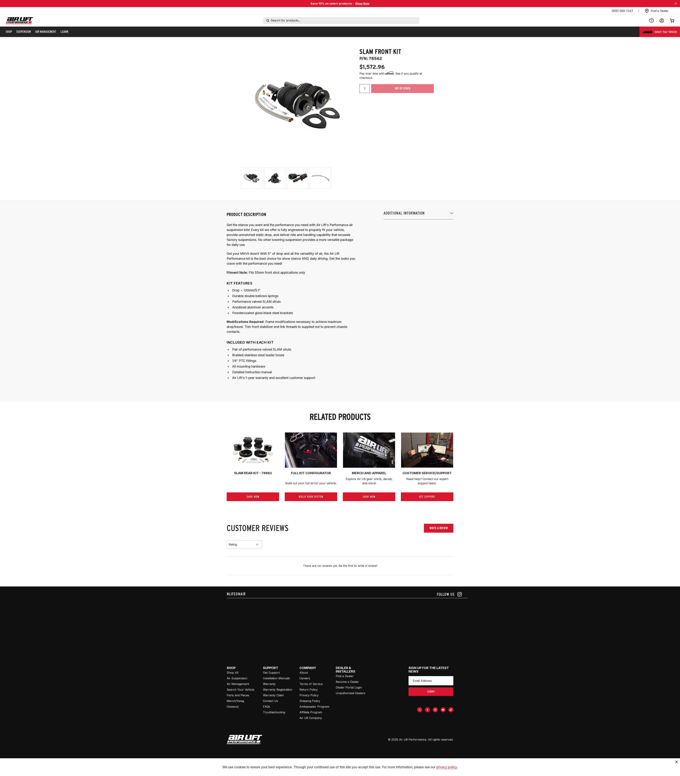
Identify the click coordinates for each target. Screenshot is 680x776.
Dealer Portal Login (349, 687)
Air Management (238, 684)
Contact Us (270, 701)
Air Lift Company (310, 718)
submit (431, 691)
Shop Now (362, 3)
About (303, 672)
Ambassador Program (314, 706)
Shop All (232, 672)
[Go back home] (19, 20)
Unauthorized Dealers (350, 693)
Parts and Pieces (238, 695)
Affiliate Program (310, 712)
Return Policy (308, 689)
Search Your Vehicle (240, 689)
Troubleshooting (274, 712)
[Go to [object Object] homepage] (244, 739)
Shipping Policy (309, 701)
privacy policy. (447, 767)
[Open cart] (672, 20)
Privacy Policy (309, 695)
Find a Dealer (345, 676)
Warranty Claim (273, 695)
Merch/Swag (235, 701)
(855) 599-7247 (622, 11)
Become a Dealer (347, 682)
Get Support (271, 672)
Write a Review (439, 528)
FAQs (266, 706)
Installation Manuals (276, 678)
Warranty (269, 684)
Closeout (233, 706)
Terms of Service (311, 684)
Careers (304, 678)
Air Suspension (237, 678)
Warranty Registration (277, 689)
